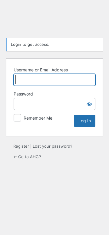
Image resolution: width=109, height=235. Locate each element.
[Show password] (89, 104)
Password (23, 93)
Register (21, 146)
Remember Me (38, 118)
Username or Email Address (41, 69)
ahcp (54, 18)
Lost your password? (52, 146)
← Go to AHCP (27, 156)
